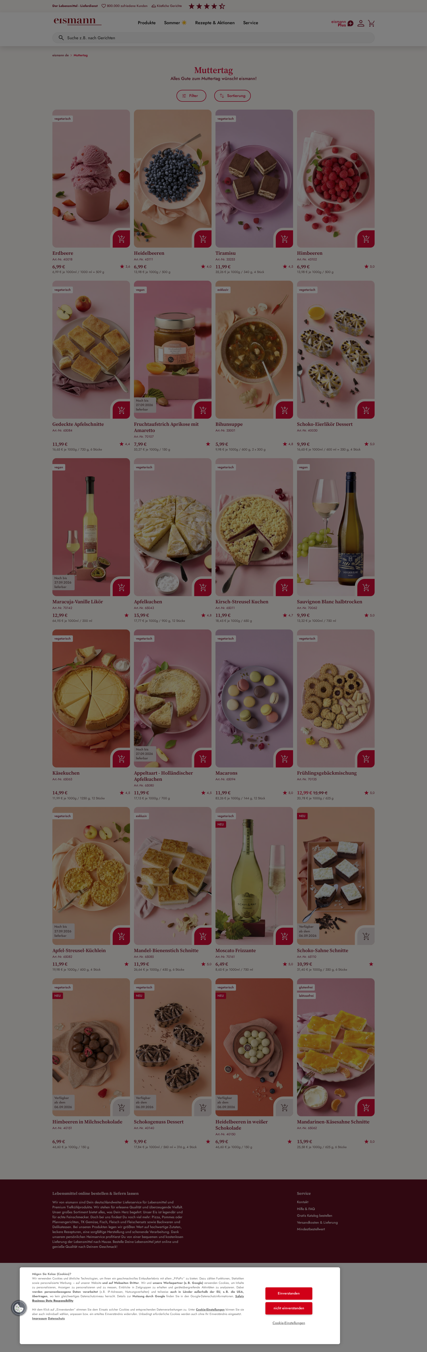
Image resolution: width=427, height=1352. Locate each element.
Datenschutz (56, 1318)
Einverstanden (289, 1293)
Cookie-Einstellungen (210, 1309)
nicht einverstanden (289, 1308)
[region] (180, 1305)
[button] (19, 1308)
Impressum (39, 1318)
